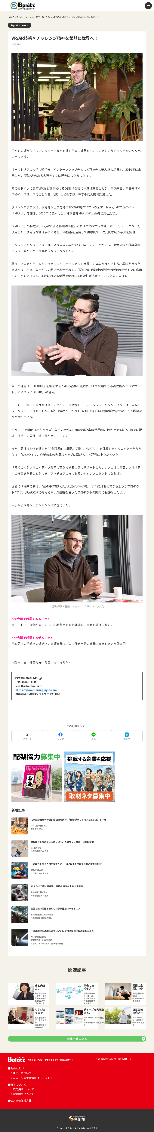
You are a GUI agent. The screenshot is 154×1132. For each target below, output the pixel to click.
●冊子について (17, 1084)
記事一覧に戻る (77, 1039)
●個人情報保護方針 (19, 1100)
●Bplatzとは (16, 1068)
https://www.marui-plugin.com (36, 690)
